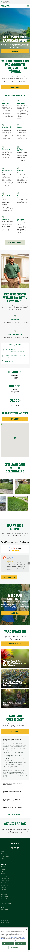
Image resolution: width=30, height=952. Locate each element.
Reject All (20, 943)
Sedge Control (4, 896)
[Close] (26, 929)
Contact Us (3, 927)
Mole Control (4, 894)
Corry (6, 829)
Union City (14, 831)
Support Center (4, 916)
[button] (1, 563)
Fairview (16, 829)
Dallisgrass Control (5, 892)
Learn (2, 907)
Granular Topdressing (6, 903)
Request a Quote (5, 922)
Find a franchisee (5, 860)
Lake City (18, 831)
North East (19, 832)
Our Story (3, 858)
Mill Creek (14, 832)
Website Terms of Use (14, 937)
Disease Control (4, 885)
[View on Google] (4, 557)
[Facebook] (18, 848)
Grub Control (4, 882)
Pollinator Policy (4, 914)
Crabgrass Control (5, 878)
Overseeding (4, 876)
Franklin (20, 829)
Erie (13, 829)
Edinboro (10, 829)
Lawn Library (4, 911)
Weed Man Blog (4, 909)
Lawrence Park (24, 831)
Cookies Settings (14, 947)
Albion (2, 829)
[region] (14, 939)
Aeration (3, 873)
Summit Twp (8, 831)
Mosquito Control (5, 880)
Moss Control (4, 887)
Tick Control (3, 889)
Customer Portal (4, 924)
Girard (23, 829)
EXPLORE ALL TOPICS (14, 815)
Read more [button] (9, 569)
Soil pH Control (4, 898)
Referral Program (5, 856)
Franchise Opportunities (6, 854)
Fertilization (3, 867)
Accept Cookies (8, 943)
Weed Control (4, 869)
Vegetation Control (5, 901)
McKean (10, 832)
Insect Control (4, 871)
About (3, 851)
